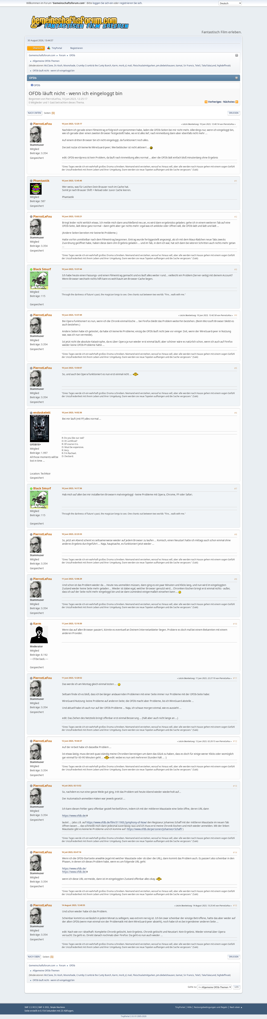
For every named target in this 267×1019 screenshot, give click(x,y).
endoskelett (41, 413)
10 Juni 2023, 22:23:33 (72, 534)
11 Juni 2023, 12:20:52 (72, 677)
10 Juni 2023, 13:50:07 (72, 367)
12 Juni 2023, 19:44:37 (72, 740)
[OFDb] (31, 469)
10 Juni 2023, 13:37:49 (72, 314)
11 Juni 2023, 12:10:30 (72, 623)
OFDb (37, 85)
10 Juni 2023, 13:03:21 (72, 216)
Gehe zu (192, 986)
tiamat (179, 65)
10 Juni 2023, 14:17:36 (72, 488)
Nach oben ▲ (236, 1007)
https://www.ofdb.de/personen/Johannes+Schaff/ (154, 829)
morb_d (122, 65)
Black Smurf (42, 269)
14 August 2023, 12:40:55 (73, 905)
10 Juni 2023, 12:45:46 (72, 180)
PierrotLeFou (42, 124)
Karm (115, 65)
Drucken (233, 113)
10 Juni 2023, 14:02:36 (72, 412)
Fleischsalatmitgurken (144, 65)
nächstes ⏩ (230, 101)
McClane (48, 65)
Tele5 (198, 65)
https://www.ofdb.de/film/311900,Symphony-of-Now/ (116, 822)
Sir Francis (188, 65)
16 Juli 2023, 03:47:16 (71, 852)
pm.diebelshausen (165, 65)
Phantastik (41, 181)
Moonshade (69, 65)
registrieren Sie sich (131, 3)
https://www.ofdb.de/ (74, 815)
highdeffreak (223, 65)
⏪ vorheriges (213, 101)
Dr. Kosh (58, 65)
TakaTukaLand (209, 65)
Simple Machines (57, 1007)
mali (130, 65)
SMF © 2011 (43, 1007)
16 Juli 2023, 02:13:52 (71, 785)
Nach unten (34, 113)
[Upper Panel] (236, 55)
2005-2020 (141, 1016)
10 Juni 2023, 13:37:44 (72, 269)
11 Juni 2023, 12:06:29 (72, 578)
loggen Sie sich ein (103, 3)
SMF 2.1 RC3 (31, 1007)
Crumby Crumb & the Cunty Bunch (93, 65)
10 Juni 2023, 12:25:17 (72, 123)
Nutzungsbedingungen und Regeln (210, 1007)
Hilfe (189, 1007)
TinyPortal (180, 1007)
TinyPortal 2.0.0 (128, 1016)
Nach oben (34, 956)
